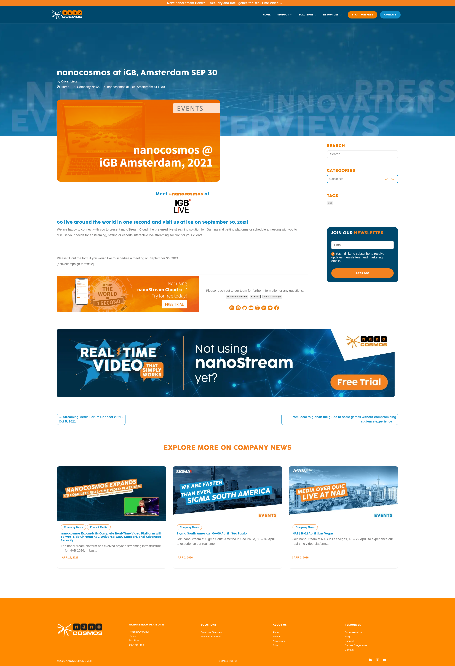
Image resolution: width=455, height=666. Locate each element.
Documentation (353, 632)
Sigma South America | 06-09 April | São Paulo (96, 533)
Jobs (275, 645)
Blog (347, 636)
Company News (262, 447)
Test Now (134, 640)
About (276, 632)
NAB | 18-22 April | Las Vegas (197, 533)
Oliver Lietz (69, 81)
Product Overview (139, 631)
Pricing (132, 636)
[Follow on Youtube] (384, 660)
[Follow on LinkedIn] (370, 660)
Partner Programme (356, 645)
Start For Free (362, 14)
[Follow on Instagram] (377, 660)
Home (267, 14)
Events (276, 636)
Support (349, 641)
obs (330, 203)
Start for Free (136, 644)
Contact (390, 14)
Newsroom (279, 641)
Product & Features (333, 527)
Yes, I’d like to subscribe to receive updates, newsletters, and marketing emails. (357, 257)
